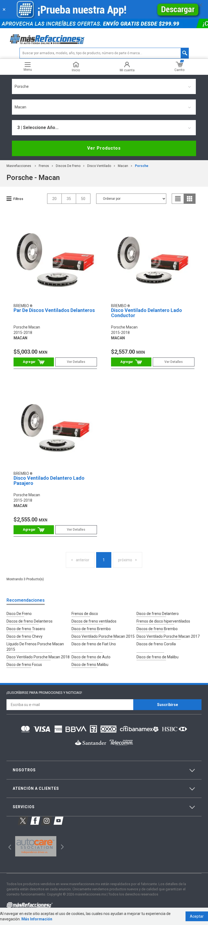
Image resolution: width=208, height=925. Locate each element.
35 (69, 198)
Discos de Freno (68, 166)
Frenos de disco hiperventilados (163, 621)
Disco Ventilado (99, 166)
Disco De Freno (19, 613)
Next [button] (61, 846)
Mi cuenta (127, 70)
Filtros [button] (18, 199)
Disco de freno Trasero (25, 629)
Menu (28, 69)
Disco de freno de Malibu (157, 657)
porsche (141, 166)
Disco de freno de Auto (91, 657)
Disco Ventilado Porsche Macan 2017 (168, 636)
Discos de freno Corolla (156, 644)
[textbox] (104, 53)
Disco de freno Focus (24, 664)
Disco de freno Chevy (24, 636)
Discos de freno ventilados (94, 621)
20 (54, 198)
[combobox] (104, 86)
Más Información (36, 919)
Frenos (44, 166)
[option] (35, 846)
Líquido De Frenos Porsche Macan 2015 (35, 647)
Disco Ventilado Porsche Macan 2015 (103, 636)
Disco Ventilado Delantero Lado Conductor (146, 312)
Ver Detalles (76, 362)
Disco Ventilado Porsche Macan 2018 (38, 657)
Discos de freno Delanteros (29, 621)
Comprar (34, 361)
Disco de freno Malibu (90, 664)
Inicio (76, 70)
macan (123, 166)
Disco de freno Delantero (157, 613)
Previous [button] (8, 846)
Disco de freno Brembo (91, 629)
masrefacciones (18, 166)
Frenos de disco (85, 613)
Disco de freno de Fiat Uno (94, 644)
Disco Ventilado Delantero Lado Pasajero (49, 480)
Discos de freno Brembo (157, 629)
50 (83, 198)
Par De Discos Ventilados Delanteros (54, 310)
